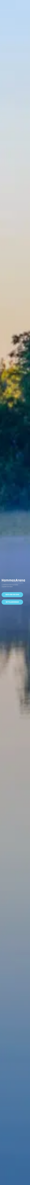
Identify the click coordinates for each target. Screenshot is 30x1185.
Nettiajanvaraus (12, 602)
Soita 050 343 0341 (12, 594)
